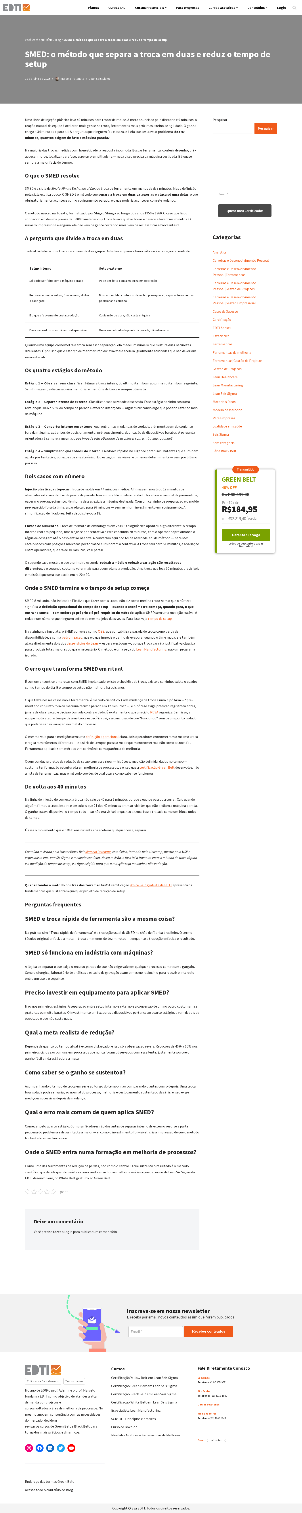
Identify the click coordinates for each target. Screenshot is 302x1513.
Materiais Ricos (224, 401)
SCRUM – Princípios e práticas (133, 1419)
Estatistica (221, 336)
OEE (101, 631)
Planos (93, 7)
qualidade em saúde (227, 426)
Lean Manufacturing (151, 649)
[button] (166, 7)
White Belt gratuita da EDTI (151, 885)
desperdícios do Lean (82, 643)
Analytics (220, 252)
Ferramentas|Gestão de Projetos (237, 360)
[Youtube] (71, 1448)
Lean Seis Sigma (100, 79)
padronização (72, 637)
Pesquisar (220, 119)
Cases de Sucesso (225, 311)
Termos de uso (74, 1381)
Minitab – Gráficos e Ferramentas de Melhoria (145, 1435)
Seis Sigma (221, 434)
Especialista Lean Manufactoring (136, 1410)
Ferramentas (222, 344)
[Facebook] (40, 1448)
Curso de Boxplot (124, 1427)
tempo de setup (160, 618)
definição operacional (102, 736)
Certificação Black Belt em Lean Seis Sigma (143, 1394)
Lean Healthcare (225, 377)
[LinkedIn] (50, 1448)
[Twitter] (61, 1448)
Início (49, 40)
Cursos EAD (117, 7)
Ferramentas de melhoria (232, 352)
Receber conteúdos (208, 1331)
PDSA (154, 712)
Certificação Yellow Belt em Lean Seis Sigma (144, 1377)
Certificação (222, 319)
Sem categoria (224, 443)
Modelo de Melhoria (227, 410)
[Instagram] (29, 1448)
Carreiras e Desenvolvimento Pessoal (241, 260)
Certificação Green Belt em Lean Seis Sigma (144, 1386)
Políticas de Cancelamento (43, 1381)
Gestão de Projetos (227, 369)
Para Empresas (224, 418)
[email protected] (216, 1440)
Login (281, 7)
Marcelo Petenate (72, 79)
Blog (58, 40)
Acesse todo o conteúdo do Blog (49, 1490)
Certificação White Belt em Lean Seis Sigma (144, 1402)
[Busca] (294, 8)
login (68, 1231)
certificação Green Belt (157, 767)
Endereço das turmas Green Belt (49, 1481)
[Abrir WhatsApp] (11, 1502)
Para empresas (187, 7)
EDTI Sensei (222, 327)
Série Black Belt (225, 451)
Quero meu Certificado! (245, 210)
